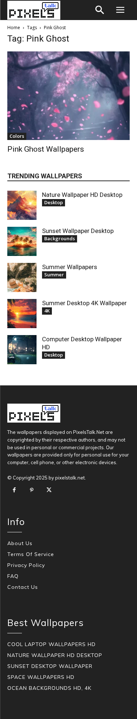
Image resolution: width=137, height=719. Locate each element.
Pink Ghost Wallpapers (45, 149)
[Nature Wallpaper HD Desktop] (22, 205)
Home (13, 27)
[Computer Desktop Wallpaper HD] (22, 349)
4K (47, 310)
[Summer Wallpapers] (22, 277)
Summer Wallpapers (69, 267)
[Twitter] (49, 490)
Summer (54, 274)
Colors (16, 136)
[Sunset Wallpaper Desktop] (22, 241)
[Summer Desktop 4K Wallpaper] (22, 313)
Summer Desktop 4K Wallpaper (84, 303)
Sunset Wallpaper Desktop (78, 230)
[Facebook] (14, 490)
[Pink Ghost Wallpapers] (68, 95)
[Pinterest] (32, 490)
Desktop (53, 202)
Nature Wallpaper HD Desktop (82, 194)
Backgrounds (59, 238)
